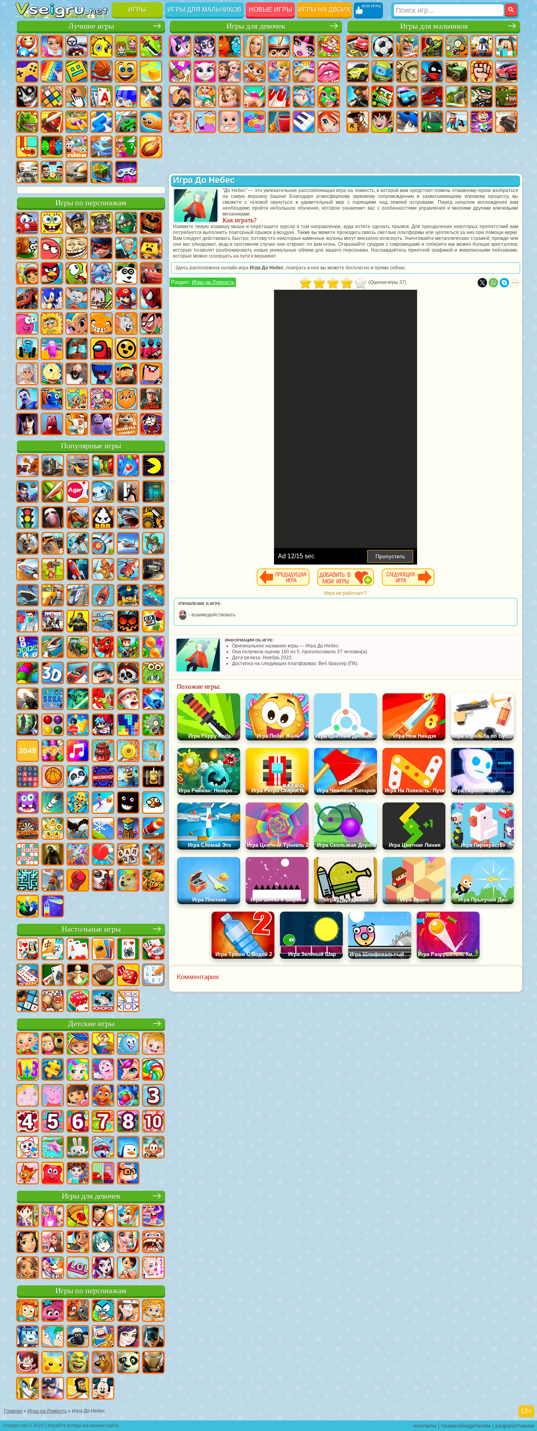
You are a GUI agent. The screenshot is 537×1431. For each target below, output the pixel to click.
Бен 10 (382, 121)
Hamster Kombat (126, 424)
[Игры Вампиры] (103, 881)
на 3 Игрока (51, 146)
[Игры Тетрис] (128, 725)
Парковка (357, 46)
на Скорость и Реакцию (101, 121)
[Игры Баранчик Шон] (78, 1337)
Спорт (101, 71)
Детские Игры (101, 46)
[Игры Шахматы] (78, 975)
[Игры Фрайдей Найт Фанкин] (103, 725)
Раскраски (180, 71)
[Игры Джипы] (52, 544)
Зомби (456, 46)
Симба (126, 398)
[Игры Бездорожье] (153, 570)
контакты (425, 1425)
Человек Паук (151, 298)
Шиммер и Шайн (76, 323)
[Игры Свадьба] (128, 1242)
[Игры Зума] (27, 674)
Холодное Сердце (229, 71)
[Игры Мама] (128, 1268)
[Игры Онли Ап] (52, 881)
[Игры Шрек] (78, 1363)
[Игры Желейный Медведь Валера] (52, 1174)
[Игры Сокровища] (52, 751)
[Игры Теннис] (103, 855)
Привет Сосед (27, 398)
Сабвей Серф (27, 273)
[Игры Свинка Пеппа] (52, 1096)
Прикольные (51, 121)
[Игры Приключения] (52, 570)
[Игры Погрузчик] (153, 518)
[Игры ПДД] (27, 518)
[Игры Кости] (78, 1001)
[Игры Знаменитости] (153, 1268)
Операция (303, 96)
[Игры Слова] (52, 829)
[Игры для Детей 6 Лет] (78, 1122)
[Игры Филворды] (27, 777)
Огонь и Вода (229, 46)
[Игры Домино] (27, 975)
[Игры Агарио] (78, 492)
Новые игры (270, 9)
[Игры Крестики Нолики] (128, 1001)
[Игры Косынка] (103, 950)
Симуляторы (76, 46)
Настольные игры (91, 929)
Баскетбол (151, 146)
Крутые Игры (101, 146)
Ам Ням (76, 273)
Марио (126, 298)
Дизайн (254, 121)
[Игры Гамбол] (103, 1311)
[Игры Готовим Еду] (78, 1242)
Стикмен (432, 71)
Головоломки (27, 146)
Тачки (151, 273)
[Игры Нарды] (128, 975)
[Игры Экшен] (27, 466)
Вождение (27, 172)
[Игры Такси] (52, 596)
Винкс (328, 121)
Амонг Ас (101, 348)
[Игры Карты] (78, 950)
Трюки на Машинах (126, 121)
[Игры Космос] (78, 570)
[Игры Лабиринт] (27, 881)
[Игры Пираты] (128, 674)
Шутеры (456, 121)
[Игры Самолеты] (128, 544)
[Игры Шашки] (103, 975)
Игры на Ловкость (213, 282)
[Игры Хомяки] (128, 1174)
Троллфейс (76, 248)
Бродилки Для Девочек (328, 46)
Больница (254, 96)
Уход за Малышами (229, 121)
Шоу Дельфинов (101, 273)
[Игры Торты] (103, 751)
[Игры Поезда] (78, 596)
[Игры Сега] (52, 699)
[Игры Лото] (52, 1001)
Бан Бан (51, 424)
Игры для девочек (255, 26)
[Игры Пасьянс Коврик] (52, 975)
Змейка (151, 121)
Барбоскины (76, 298)
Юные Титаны (151, 323)
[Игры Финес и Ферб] (52, 1337)
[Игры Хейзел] (153, 1044)
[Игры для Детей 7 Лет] (103, 1122)
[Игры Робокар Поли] (27, 1337)
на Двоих (126, 46)
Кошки (254, 71)
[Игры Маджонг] (52, 950)
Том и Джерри (126, 323)
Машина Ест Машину (506, 96)
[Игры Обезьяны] (153, 1148)
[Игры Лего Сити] (128, 596)
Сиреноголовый (76, 348)
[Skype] (504, 282)
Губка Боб (51, 223)
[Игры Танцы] (153, 1216)
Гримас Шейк (101, 424)
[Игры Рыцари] (153, 881)
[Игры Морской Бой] (153, 596)
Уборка (279, 121)
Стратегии (407, 46)
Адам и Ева (51, 323)
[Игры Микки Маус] (103, 1389)
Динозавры (27, 121)
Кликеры (76, 96)
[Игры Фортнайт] (52, 622)
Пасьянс (101, 96)
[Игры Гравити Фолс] (128, 1311)
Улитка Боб (27, 248)
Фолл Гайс (51, 348)
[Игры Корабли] (27, 596)
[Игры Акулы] (128, 518)
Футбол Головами (51, 172)
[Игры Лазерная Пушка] (153, 674)
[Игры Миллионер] (103, 777)
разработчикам (514, 1425)
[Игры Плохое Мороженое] (103, 518)
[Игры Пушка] (153, 829)
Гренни (76, 373)
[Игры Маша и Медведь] (52, 1044)
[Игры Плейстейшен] (153, 855)
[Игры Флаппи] (153, 803)
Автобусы (432, 121)
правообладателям (466, 1425)
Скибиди (76, 424)
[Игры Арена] (103, 570)
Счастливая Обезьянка (101, 323)
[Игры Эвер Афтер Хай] (103, 1268)
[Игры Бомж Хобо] (78, 1389)
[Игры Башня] (128, 829)
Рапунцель (229, 96)
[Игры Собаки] (128, 1216)
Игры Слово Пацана (151, 398)
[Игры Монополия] (103, 1001)
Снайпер (357, 96)
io (151, 71)
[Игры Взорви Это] (103, 492)
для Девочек (51, 46)
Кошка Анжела (204, 71)
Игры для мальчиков (204, 9)
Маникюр (279, 96)
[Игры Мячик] (52, 777)
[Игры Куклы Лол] (78, 1268)
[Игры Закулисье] (52, 855)
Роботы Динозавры (432, 96)
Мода (204, 121)
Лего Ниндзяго (126, 223)
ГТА (357, 121)
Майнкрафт (506, 46)
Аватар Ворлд (101, 398)
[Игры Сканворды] (27, 855)
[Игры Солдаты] (103, 674)
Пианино (303, 121)
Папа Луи (180, 96)
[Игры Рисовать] (27, 1148)
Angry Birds (51, 273)
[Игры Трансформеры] (27, 1389)
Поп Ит (51, 71)
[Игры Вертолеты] (128, 570)
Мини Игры (76, 121)
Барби (254, 46)
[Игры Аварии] (103, 622)
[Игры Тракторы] (78, 648)
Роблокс (126, 373)
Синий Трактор (27, 348)
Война (76, 172)
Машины (357, 71)
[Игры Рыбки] (103, 1096)
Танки (432, 46)
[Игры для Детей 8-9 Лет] (128, 1122)
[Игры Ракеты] (52, 803)
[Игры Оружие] (27, 699)
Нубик (151, 373)
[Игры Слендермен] (52, 518)
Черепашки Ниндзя (382, 71)
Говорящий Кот (101, 223)
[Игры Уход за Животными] (52, 1268)
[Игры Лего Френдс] (27, 1242)
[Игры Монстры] (27, 803)
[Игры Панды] (78, 777)
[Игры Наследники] (128, 1337)
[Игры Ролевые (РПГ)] (27, 492)
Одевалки (279, 71)
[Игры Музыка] (78, 751)
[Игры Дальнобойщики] (52, 466)
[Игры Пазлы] (52, 1070)
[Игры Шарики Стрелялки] (128, 466)
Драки (481, 71)
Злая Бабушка (126, 248)
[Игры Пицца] (78, 1216)
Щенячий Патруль (76, 223)
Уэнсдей (27, 424)
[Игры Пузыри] (128, 1096)
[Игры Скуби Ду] (103, 1363)
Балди (51, 373)
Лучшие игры (91, 26)
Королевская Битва (481, 46)
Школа (126, 146)
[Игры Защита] (153, 544)
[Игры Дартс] (27, 829)
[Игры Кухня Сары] (27, 1216)
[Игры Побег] (128, 492)
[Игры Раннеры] (128, 777)
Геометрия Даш (76, 71)
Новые (27, 46)
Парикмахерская (303, 71)
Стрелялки (506, 121)
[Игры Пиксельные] (128, 648)
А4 (27, 373)
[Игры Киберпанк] (78, 622)
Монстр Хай (303, 46)
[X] (482, 282)
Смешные (126, 71)
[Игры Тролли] (52, 1311)
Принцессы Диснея (180, 121)
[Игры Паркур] (78, 544)
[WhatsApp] (493, 282)
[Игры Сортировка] (52, 907)
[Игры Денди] (153, 777)
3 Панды (126, 273)
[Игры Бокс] (78, 881)
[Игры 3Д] (52, 674)
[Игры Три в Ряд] (153, 699)
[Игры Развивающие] (78, 1044)
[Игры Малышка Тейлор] (78, 1174)
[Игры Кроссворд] (27, 648)
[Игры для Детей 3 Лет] (153, 1096)
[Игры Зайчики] (78, 1148)
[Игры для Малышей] (27, 1044)
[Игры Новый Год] (128, 699)
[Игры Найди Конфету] (153, 1070)
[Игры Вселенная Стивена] (27, 1363)
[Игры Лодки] (103, 596)
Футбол (382, 46)
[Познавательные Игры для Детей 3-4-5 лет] (103, 1044)
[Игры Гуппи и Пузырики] (153, 1311)
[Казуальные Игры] (78, 855)
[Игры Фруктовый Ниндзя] (52, 492)
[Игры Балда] (128, 855)
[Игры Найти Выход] (153, 492)
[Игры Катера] (78, 674)
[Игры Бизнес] (153, 751)
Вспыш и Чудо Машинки (27, 298)
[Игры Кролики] (103, 1148)
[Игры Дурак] (27, 950)
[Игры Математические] (27, 1070)
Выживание (456, 96)
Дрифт (407, 121)
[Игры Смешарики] (128, 1044)
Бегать (481, 121)
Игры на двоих (324, 9)
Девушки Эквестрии (204, 46)
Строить (101, 172)
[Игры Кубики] (153, 622)
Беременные (204, 96)
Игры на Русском (126, 96)
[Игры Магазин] (52, 1216)
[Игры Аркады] (153, 466)
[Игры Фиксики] (27, 1311)
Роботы (382, 96)
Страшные (27, 96)
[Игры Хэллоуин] (128, 622)
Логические (51, 96)
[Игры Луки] (103, 544)
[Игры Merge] (27, 907)
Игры (137, 9)
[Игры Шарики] (153, 648)
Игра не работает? (345, 593)
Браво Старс (126, 348)
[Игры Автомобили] (78, 466)
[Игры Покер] (153, 950)
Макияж (328, 96)
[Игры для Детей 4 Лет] (27, 1122)
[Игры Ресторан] (103, 1216)
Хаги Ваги (101, 373)
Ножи (151, 96)
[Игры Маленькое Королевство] (27, 1096)
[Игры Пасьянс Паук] (128, 950)
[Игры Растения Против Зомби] (153, 725)
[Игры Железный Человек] (153, 1363)
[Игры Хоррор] (128, 803)
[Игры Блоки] (78, 725)
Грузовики (456, 71)
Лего (151, 248)
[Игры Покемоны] (52, 1363)
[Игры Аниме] (103, 1242)
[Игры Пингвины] (128, 1148)
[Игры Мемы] (128, 881)
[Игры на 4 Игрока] (103, 466)
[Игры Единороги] (128, 1070)
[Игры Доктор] (27, 622)
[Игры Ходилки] (103, 803)
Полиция (407, 96)
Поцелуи (328, 71)
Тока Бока (76, 398)
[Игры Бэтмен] (153, 1337)
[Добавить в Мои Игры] (345, 577)
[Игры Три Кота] (27, 1174)
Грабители (481, 96)
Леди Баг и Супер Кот (101, 248)
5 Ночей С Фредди (151, 223)
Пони (180, 46)
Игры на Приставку (126, 172)
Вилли (27, 223)
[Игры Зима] (103, 829)
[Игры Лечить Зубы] (153, 1242)
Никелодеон (76, 146)
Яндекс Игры (27, 71)
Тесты (279, 46)
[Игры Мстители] (52, 1389)
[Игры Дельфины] (52, 1148)
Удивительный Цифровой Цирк (151, 424)
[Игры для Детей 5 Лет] (52, 1122)
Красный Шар (51, 248)
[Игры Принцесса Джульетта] (78, 1070)
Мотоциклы (407, 71)
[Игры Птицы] (78, 829)
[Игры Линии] (52, 725)
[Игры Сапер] (27, 1001)
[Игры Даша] (78, 1096)
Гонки (506, 71)
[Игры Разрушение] (128, 751)
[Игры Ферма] (103, 699)
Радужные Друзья (51, 398)
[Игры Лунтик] (103, 1070)
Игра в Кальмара (151, 348)
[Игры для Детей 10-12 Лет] (153, 1122)
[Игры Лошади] (78, 518)
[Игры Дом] (52, 1242)
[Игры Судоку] (153, 975)
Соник (51, 298)
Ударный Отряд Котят (101, 298)
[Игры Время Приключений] (103, 1337)
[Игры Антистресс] (78, 803)
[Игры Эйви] (27, 1268)
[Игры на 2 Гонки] (27, 570)
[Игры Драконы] (103, 648)
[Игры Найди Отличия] (103, 1174)
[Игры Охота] (27, 544)
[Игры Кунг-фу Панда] (128, 1363)
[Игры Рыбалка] (52, 648)
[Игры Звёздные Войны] (78, 699)
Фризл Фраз (27, 323)
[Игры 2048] (27, 751)
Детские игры (91, 1024)
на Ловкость (151, 46)
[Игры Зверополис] (78, 1311)
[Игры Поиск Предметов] (27, 725)
